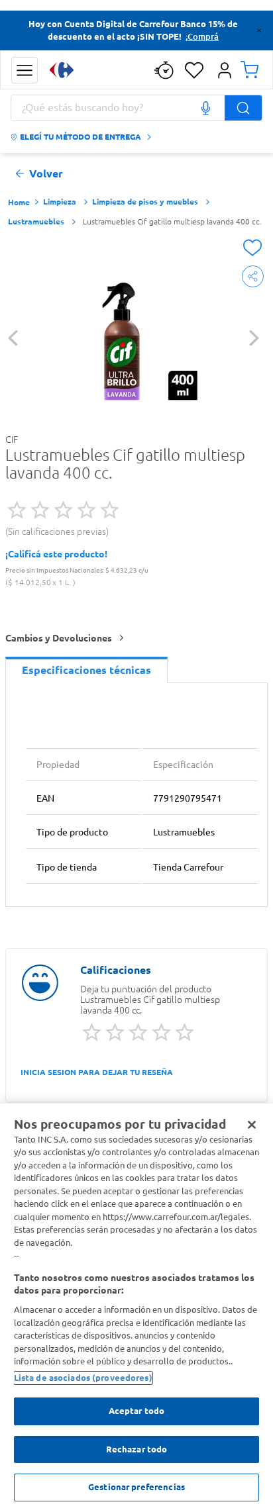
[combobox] (136, 108)
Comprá (203, 36)
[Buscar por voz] (205, 108)
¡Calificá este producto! (56, 554)
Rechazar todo (137, 1449)
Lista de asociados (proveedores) (83, 1377)
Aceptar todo (137, 1410)
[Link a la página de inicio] (18, 203)
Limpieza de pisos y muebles (145, 202)
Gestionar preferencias (136, 1487)
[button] (24, 70)
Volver (46, 173)
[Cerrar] (251, 1124)
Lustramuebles (36, 221)
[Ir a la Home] (61, 69)
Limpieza (59, 202)
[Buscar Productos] (243, 108)
